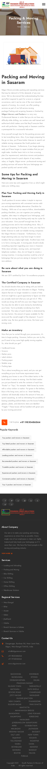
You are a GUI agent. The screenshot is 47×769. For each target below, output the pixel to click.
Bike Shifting (8, 574)
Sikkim (6, 615)
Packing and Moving (11, 569)
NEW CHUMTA (15, 701)
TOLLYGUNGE (16, 741)
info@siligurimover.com (17, 651)
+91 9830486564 (30, 422)
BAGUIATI (36, 732)
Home (19, 27)
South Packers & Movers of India (27, 764)
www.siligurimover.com (16, 663)
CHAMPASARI (35, 692)
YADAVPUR (34, 741)
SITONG (34, 677)
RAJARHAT (16, 738)
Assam (6, 610)
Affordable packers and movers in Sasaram (18, 449)
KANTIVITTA (25, 707)
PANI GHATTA (35, 704)
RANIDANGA (17, 677)
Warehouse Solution (11, 590)
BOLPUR (17, 753)
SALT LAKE (15, 735)
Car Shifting (8, 578)
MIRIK (14, 725)
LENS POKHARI (34, 713)
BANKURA (16, 750)
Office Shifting (9, 586)
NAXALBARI (34, 695)
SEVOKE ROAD (15, 692)
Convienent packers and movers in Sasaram (18, 479)
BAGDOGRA (16, 674)
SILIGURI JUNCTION (25, 698)
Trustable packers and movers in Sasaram (17, 467)
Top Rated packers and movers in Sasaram (18, 444)
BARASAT (33, 750)
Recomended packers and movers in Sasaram (19, 461)
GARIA (31, 744)
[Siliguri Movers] (18, 4)
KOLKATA (33, 738)
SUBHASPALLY (35, 686)
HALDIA (32, 753)
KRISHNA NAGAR (16, 732)
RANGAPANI (14, 713)
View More (6, 553)
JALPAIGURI (33, 728)
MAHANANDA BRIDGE (24, 710)
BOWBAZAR (16, 747)
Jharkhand (7, 619)
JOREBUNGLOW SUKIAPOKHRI (24, 722)
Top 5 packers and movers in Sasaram (16, 484)
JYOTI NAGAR (15, 695)
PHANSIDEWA (35, 701)
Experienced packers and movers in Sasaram (18, 473)
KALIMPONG (15, 716)
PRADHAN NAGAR (25, 683)
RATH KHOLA (33, 689)
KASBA (18, 744)
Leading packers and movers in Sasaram (17, 455)
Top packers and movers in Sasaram (15, 438)
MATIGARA (14, 689)
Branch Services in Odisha (14, 631)
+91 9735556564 (15, 659)
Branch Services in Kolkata (14, 627)
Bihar (6, 606)
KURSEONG (34, 716)
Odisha (6, 623)
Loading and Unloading (12, 565)
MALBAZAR (15, 728)
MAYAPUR (34, 747)
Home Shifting (9, 582)
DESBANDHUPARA (17, 680)
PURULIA (24, 756)
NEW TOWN (33, 735)
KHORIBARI (34, 674)
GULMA (36, 680)
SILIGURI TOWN (14, 686)
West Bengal (8, 602)
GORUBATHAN (31, 725)
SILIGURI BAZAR (14, 704)
